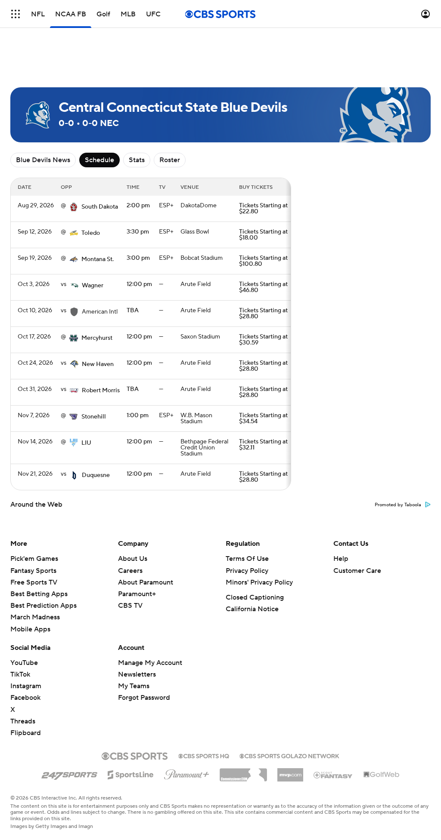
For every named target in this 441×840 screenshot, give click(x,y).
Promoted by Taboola (398, 505)
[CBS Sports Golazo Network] (289, 755)
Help (340, 558)
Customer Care (357, 570)
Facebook (25, 697)
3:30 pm (138, 232)
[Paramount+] (186, 773)
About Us (132, 558)
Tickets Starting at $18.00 (263, 235)
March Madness (35, 617)
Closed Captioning (255, 597)
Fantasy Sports (33, 570)
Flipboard (25, 733)
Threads (22, 721)
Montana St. (97, 259)
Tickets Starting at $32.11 (263, 445)
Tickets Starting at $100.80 (263, 261)
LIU (86, 443)
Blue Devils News (43, 160)
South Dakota (99, 207)
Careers (130, 570)
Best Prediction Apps (43, 605)
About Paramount (145, 582)
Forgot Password (144, 697)
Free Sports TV (33, 582)
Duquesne (96, 475)
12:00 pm (139, 284)
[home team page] (73, 207)
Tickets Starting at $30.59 (263, 340)
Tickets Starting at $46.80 (263, 287)
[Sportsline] (131, 773)
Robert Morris (101, 390)
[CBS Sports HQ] (203, 755)
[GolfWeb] (381, 775)
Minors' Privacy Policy (259, 582)
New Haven (98, 364)
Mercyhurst (96, 338)
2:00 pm (138, 205)
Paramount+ (137, 594)
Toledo (90, 233)
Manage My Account (150, 662)
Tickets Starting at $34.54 (263, 418)
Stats (137, 160)
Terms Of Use (247, 558)
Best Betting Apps (39, 594)
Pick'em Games (34, 558)
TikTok (20, 674)
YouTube (24, 662)
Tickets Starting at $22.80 (263, 208)
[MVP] (290, 771)
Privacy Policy (247, 570)
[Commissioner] (243, 771)
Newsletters (137, 674)
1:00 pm (138, 415)
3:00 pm (138, 258)
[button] (15, 14)
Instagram (25, 686)
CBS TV (130, 605)
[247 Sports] (69, 773)
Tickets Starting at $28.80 (263, 313)
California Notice (252, 609)
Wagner (92, 285)
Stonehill (93, 417)
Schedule (99, 160)
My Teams (133, 686)
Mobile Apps (30, 629)
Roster (169, 160)
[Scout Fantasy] (333, 774)
